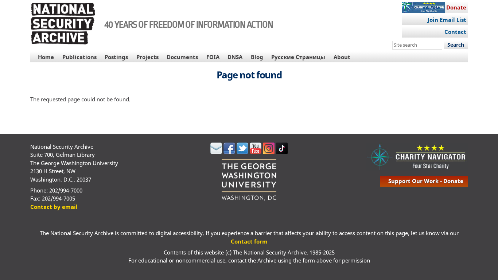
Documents (182, 57)
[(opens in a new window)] (216, 152)
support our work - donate (425, 180)
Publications (79, 57)
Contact (455, 31)
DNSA (234, 57)
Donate (456, 7)
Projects (147, 57)
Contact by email (54, 206)
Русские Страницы (298, 57)
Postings (116, 57)
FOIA (212, 57)
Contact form (249, 241)
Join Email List (447, 19)
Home (46, 57)
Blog (257, 57)
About (342, 57)
